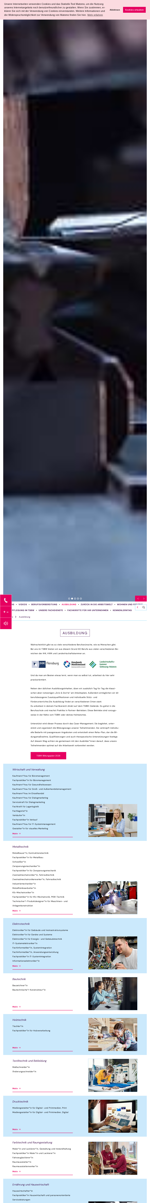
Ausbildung (69, 604)
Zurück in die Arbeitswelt (97, 604)
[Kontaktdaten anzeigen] (6, 600)
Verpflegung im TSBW (21, 610)
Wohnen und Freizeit (130, 604)
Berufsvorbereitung (44, 604)
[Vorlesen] (6, 623)
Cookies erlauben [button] (134, 10)
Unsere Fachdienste (51, 610)
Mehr (15, 833)
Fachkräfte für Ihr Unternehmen (87, 610)
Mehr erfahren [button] (95, 15)
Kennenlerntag (122, 610)
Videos (23, 604)
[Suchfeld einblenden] (141, 607)
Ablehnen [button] (115, 10)
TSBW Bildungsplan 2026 (48, 755)
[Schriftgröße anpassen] (6, 612)
